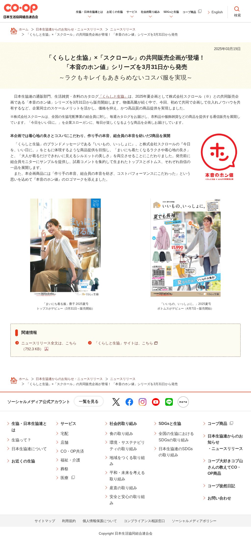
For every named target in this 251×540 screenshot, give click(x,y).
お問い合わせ (219, 498)
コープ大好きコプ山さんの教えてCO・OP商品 (225, 467)
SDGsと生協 (170, 423)
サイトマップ (45, 521)
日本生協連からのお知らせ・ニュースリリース (225, 442)
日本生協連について (29, 449)
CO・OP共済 (72, 451)
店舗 (64, 442)
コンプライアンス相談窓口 (144, 521)
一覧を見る (89, 401)
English (217, 12)
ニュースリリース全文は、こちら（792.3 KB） (48, 346)
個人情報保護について (100, 521)
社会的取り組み (123, 423)
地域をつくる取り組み (127, 461)
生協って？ (21, 440)
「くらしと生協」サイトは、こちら (123, 343)
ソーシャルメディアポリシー (194, 521)
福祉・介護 (70, 460)
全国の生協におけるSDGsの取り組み (176, 437)
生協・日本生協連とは (29, 426)
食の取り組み (121, 434)
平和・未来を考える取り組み (127, 476)
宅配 (64, 434)
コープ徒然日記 (221, 486)
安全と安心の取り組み (127, 500)
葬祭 (64, 469)
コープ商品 (217, 423)
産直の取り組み (123, 488)
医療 (64, 478)
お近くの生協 (23, 461)
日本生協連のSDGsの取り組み (176, 452)
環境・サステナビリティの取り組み (127, 445)
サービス (68, 423)
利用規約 (69, 521)
